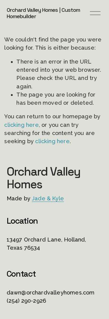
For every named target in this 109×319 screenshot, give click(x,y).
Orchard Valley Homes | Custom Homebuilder (43, 13)
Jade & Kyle (48, 198)
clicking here (21, 125)
